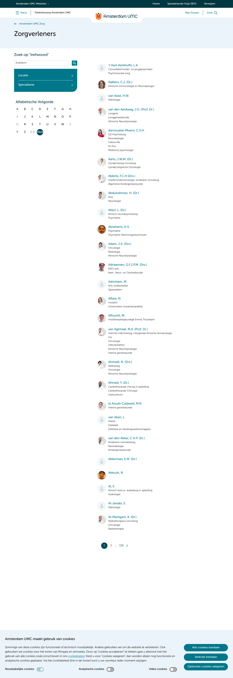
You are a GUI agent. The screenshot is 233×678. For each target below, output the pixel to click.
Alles (40, 132)
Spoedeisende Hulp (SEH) (181, 4)
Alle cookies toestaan (206, 647)
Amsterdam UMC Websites (31, 4)
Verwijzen (209, 4)
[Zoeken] (74, 63)
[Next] (127, 545)
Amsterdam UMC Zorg (32, 24)
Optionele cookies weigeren (206, 666)
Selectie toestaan (206, 657)
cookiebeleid (76, 656)
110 (121, 545)
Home (156, 4)
